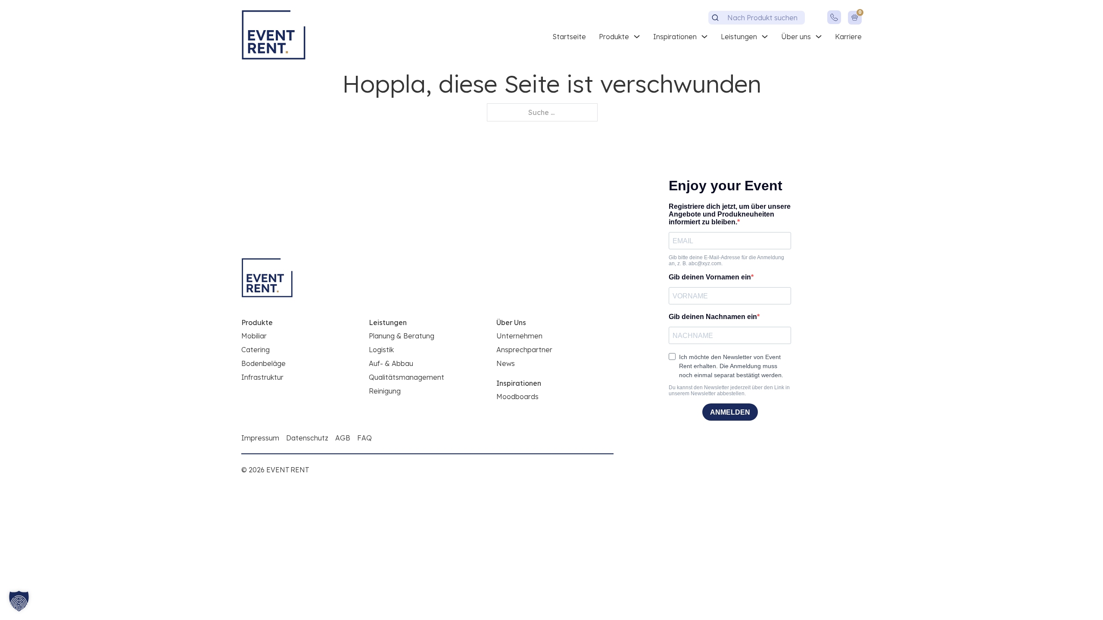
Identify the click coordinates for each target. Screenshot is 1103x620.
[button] (19, 601)
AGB (342, 438)
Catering (255, 349)
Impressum (260, 438)
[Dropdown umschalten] (636, 36)
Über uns (796, 36)
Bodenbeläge (263, 363)
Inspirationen (675, 36)
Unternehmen (519, 336)
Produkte (614, 36)
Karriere (848, 36)
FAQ (364, 438)
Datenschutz (307, 438)
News (505, 363)
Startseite (569, 36)
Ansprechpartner (524, 349)
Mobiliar (254, 336)
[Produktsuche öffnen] (715, 18)
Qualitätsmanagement (406, 377)
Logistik (381, 349)
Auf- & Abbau (391, 363)
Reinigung (385, 391)
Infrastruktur (262, 377)
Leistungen (739, 36)
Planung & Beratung (401, 336)
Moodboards (517, 396)
